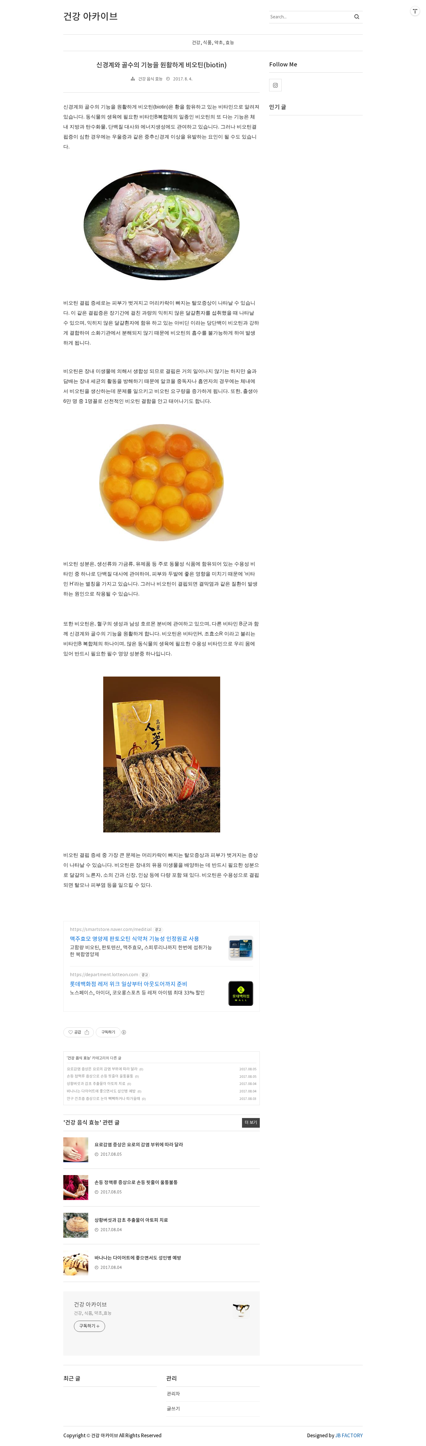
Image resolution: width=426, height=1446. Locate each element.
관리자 (173, 1394)
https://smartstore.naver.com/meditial (111, 929)
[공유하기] (87, 1032)
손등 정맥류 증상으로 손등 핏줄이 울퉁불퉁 (100, 1076)
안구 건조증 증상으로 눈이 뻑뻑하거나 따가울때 (103, 1099)
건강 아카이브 (90, 1305)
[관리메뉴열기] (415, 11)
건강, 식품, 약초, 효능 (213, 43)
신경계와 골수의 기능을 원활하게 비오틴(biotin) (161, 65)
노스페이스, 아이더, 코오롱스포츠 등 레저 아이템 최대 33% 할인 (137, 993)
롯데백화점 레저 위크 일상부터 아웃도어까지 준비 (128, 984)
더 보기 (251, 1122)
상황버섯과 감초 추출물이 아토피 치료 (96, 1084)
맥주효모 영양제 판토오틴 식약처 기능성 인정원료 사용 (134, 939)
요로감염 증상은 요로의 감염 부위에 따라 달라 (102, 1069)
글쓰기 (173, 1409)
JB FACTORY (349, 1436)
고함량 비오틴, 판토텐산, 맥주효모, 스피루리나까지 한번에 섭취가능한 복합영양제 (141, 951)
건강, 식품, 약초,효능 (93, 1313)
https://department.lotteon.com (104, 974)
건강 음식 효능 (150, 79)
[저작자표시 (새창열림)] (123, 1032)
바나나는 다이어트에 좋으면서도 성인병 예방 (101, 1091)
